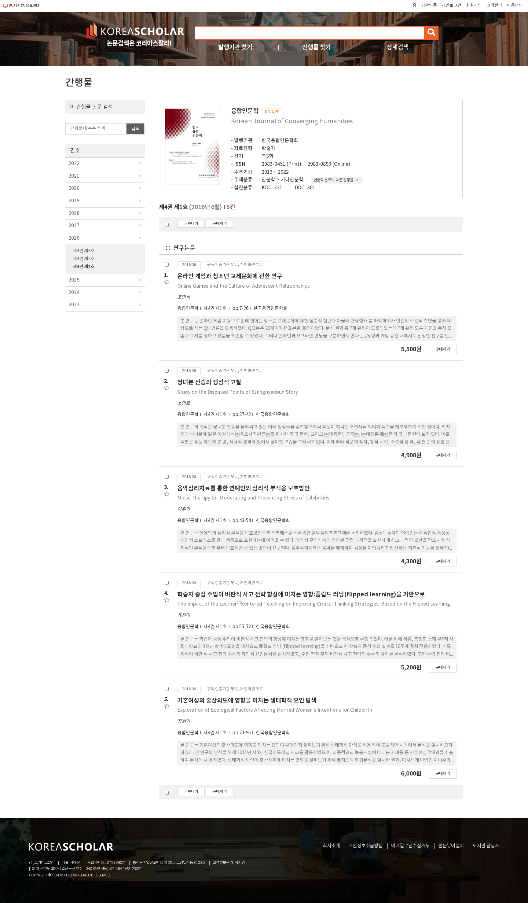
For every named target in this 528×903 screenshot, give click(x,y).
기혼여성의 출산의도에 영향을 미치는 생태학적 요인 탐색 (247, 700)
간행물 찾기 (316, 47)
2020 (73, 188)
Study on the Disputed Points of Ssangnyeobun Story (237, 392)
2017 (73, 225)
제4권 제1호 (83, 266)
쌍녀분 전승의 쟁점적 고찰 (209, 382)
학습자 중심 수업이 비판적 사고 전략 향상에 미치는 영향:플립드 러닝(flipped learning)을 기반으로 (301, 594)
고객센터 (494, 5)
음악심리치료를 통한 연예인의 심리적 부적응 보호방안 (243, 488)
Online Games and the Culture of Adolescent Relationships (243, 286)
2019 (73, 201)
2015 (73, 280)
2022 (73, 163)
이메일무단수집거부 (410, 846)
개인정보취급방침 (365, 846)
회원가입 (474, 5)
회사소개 (331, 846)
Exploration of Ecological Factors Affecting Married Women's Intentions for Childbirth (274, 710)
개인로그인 (451, 5)
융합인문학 (188, 308)
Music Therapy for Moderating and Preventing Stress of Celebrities (253, 498)
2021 (73, 176)
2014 (73, 292)
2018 (73, 213)
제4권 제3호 (83, 250)
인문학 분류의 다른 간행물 (333, 180)
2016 (73, 238)
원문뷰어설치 (451, 846)
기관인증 (429, 5)
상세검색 (398, 47)
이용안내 (515, 5)
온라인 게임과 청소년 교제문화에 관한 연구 (229, 276)
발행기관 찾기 (235, 47)
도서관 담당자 (485, 846)
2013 (73, 305)
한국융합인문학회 (280, 140)
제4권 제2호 (83, 258)
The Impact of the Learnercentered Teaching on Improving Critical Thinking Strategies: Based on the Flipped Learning (313, 604)
